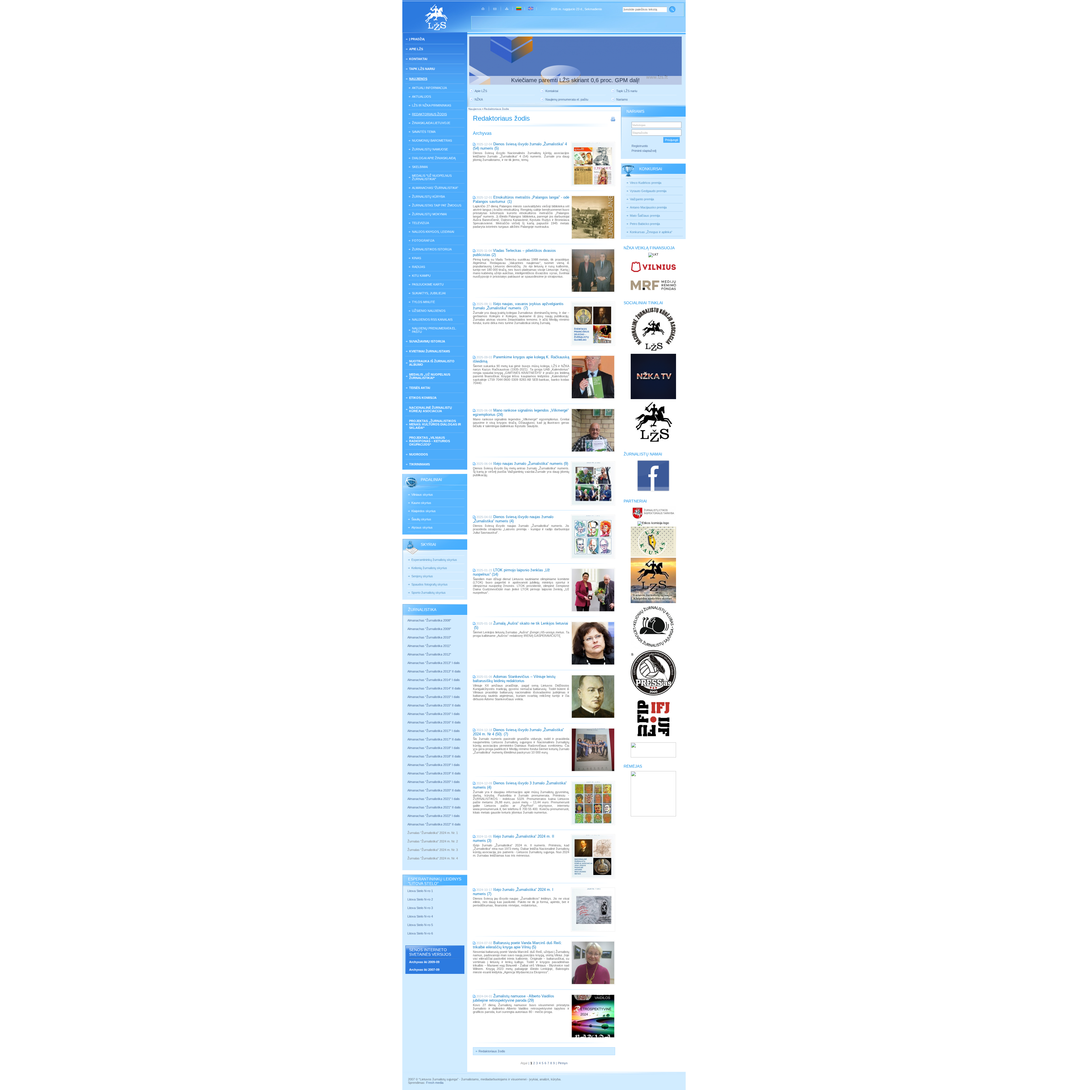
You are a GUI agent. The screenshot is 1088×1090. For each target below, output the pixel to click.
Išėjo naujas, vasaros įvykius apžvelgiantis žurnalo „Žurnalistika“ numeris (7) (518, 306)
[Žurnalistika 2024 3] (407, 854)
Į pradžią (417, 39)
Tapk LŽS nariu (422, 69)
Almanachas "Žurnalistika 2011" (429, 646)
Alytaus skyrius (422, 527)
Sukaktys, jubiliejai (429, 293)
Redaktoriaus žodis (429, 114)
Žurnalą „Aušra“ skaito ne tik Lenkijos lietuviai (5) (520, 625)
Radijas (418, 267)
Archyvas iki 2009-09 (424, 962)
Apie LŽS (416, 49)
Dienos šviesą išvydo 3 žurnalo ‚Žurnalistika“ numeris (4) (520, 785)
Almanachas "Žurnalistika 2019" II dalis (434, 773)
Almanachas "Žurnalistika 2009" (429, 629)
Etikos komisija (423, 397)
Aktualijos (421, 96)
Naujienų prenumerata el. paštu (434, 330)
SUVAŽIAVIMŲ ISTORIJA (427, 341)
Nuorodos (418, 454)
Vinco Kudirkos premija (645, 182)
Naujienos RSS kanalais (432, 319)
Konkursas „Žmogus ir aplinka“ (651, 232)
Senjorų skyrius (422, 576)
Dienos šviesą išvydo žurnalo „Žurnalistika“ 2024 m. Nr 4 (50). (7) (518, 732)
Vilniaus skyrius (422, 494)
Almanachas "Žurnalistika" (435, 188)
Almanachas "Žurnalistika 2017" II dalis (434, 739)
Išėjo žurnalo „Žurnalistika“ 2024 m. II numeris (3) (513, 838)
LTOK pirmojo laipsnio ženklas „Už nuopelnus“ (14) (511, 572)
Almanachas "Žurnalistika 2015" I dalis (433, 697)
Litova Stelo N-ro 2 (420, 899)
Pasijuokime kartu (428, 284)
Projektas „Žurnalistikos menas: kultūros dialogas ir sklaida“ (435, 424)
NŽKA (479, 99)
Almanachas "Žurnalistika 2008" (429, 620)
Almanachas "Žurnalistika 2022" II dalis (434, 824)
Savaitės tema (423, 131)
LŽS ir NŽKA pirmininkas (431, 105)
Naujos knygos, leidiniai (433, 231)
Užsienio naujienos (428, 310)
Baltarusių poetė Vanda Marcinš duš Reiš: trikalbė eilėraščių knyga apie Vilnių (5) (517, 945)
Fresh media (434, 1082)
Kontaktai (418, 59)
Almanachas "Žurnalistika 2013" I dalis (433, 663)
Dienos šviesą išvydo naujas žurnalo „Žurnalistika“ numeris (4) (513, 519)
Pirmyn (563, 1063)
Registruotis (640, 146)
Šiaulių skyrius (421, 519)
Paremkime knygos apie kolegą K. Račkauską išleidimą (521, 359)
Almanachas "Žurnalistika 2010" (429, 637)
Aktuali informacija (429, 88)
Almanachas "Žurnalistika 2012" (429, 654)
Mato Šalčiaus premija (645, 215)
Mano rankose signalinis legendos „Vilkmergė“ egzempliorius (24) (521, 412)
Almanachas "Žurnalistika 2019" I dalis (434, 765)
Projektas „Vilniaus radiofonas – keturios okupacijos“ (429, 441)
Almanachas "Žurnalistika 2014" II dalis (434, 688)
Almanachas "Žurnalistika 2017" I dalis (433, 731)
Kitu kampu (421, 275)
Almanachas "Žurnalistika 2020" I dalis (434, 782)
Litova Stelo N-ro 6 (420, 933)
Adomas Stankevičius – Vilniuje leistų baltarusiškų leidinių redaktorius (514, 678)
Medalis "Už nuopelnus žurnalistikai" (432, 177)
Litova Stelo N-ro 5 (420, 925)
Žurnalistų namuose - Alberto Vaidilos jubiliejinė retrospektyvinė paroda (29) (513, 998)
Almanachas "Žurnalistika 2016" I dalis (433, 714)
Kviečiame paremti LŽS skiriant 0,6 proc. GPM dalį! (575, 80)
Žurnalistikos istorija (432, 249)
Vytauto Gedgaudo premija (648, 191)
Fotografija (423, 240)
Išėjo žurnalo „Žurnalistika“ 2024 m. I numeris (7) (513, 891)
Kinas (416, 258)
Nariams (622, 99)
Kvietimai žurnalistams (429, 351)
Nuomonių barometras (432, 140)
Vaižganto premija (642, 199)
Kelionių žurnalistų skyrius (429, 568)
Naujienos (418, 78)
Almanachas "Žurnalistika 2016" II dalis (434, 722)
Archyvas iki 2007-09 (424, 969)
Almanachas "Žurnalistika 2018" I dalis (434, 748)
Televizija (420, 223)
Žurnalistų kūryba (428, 196)
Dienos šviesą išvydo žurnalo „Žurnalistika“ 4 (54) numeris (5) (520, 146)
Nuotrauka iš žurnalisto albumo (431, 362)
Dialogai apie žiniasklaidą (434, 158)
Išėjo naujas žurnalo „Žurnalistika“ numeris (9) (530, 463)
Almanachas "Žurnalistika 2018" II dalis (434, 756)
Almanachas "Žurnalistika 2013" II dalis (434, 671)
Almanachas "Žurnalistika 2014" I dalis (433, 680)
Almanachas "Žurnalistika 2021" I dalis (433, 799)
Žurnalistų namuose (430, 149)
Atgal (523, 1063)
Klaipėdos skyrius (423, 511)
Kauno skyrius (421, 502)
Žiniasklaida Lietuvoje (431, 123)
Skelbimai (420, 167)
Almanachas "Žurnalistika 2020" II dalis (434, 790)
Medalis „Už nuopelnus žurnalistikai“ (429, 376)
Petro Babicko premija (645, 223)
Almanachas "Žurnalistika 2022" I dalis (433, 816)
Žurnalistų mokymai (429, 214)
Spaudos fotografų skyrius (429, 584)
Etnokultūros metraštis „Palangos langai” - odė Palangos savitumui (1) (521, 199)
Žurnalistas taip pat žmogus (436, 205)
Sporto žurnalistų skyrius (428, 592)
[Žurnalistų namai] (653, 491)
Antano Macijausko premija (648, 207)
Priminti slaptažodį (644, 150)
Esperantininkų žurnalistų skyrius (434, 559)
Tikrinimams (419, 464)
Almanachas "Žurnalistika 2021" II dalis (434, 807)
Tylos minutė (423, 302)
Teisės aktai (419, 387)
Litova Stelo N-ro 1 (420, 891)
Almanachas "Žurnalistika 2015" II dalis (434, 705)
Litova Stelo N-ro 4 (420, 916)
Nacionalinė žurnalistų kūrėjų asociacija (430, 409)
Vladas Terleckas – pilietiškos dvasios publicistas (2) (514, 252)
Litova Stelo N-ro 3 (420, 908)
